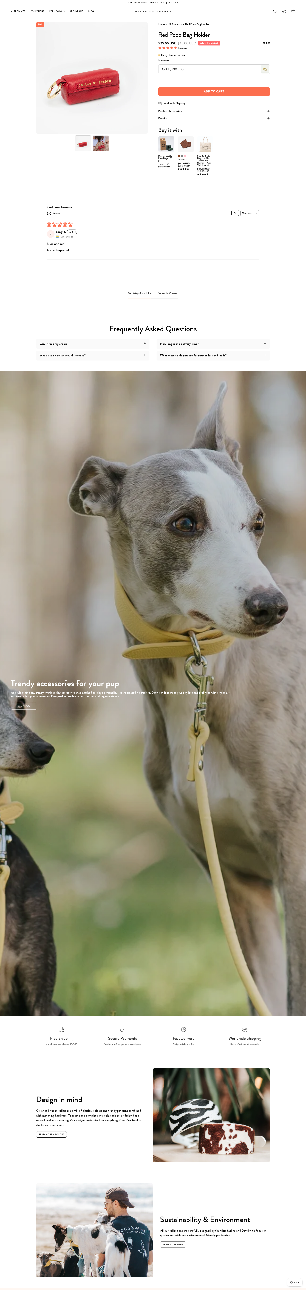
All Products (175, 24)
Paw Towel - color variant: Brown (179, 156)
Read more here (173, 1244)
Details (162, 118)
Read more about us (51, 1134)
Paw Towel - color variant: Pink (185, 156)
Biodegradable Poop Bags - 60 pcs (165, 158)
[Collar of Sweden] (153, 11)
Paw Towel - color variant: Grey (182, 156)
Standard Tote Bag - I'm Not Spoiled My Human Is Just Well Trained (204, 160)
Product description (170, 111)
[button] (275, 11)
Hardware (163, 60)
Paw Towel (182, 160)
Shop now (24, 706)
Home (161, 24)
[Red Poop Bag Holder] (83, 143)
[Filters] (235, 213)
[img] (266, 43)
